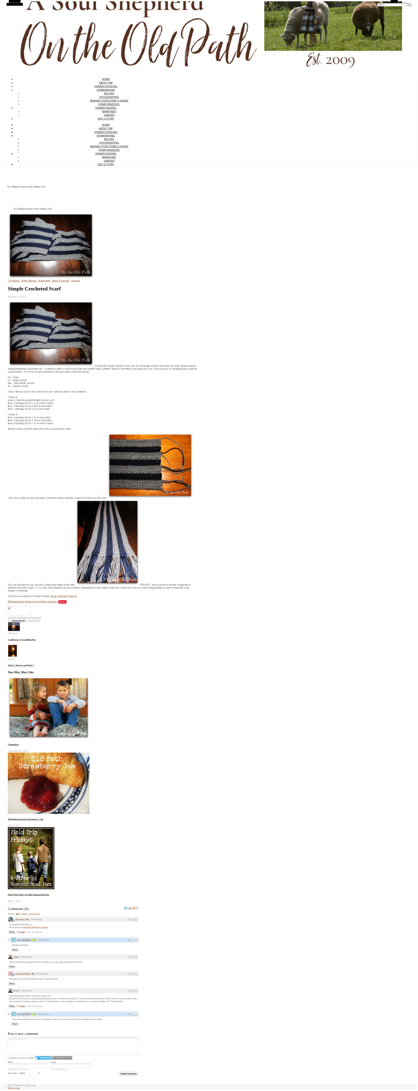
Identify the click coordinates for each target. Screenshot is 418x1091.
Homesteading (105, 108)
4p (27, 919)
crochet (11, 617)
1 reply (22, 932)
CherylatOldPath (24, 940)
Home (106, 79)
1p (33, 974)
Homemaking (106, 90)
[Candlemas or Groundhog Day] (14, 630)
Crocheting (13, 280)
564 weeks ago (26, 991)
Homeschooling (105, 86)
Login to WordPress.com (61, 1057)
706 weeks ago (36, 919)
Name (10, 1062)
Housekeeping (109, 97)
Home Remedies (109, 104)
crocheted (20, 617)
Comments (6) (33, 620)
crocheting (30, 617)
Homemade (44, 280)
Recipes (109, 93)
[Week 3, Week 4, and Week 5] (12, 656)
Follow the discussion (135, 908)
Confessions (13, 744)
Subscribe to (13, 1073)
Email (53, 1062)
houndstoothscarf (23, 973)
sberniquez (20, 919)
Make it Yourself (60, 280)
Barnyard (109, 111)
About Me (106, 83)
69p (34, 940)
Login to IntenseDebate (43, 1057)
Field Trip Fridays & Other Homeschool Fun (28, 894)
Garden (109, 115)
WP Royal (30, 1085)
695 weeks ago (42, 974)
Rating (25, 914)
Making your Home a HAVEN (109, 101)
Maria (16, 957)
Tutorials (75, 280)
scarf (38, 617)
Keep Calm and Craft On (64, 596)
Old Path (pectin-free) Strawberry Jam (25, 819)
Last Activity (34, 914)
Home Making (28, 280)
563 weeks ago (43, 1014)
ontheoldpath (18, 620)
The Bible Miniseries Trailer (35, 927)
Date (18, 914)
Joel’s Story (105, 118)
